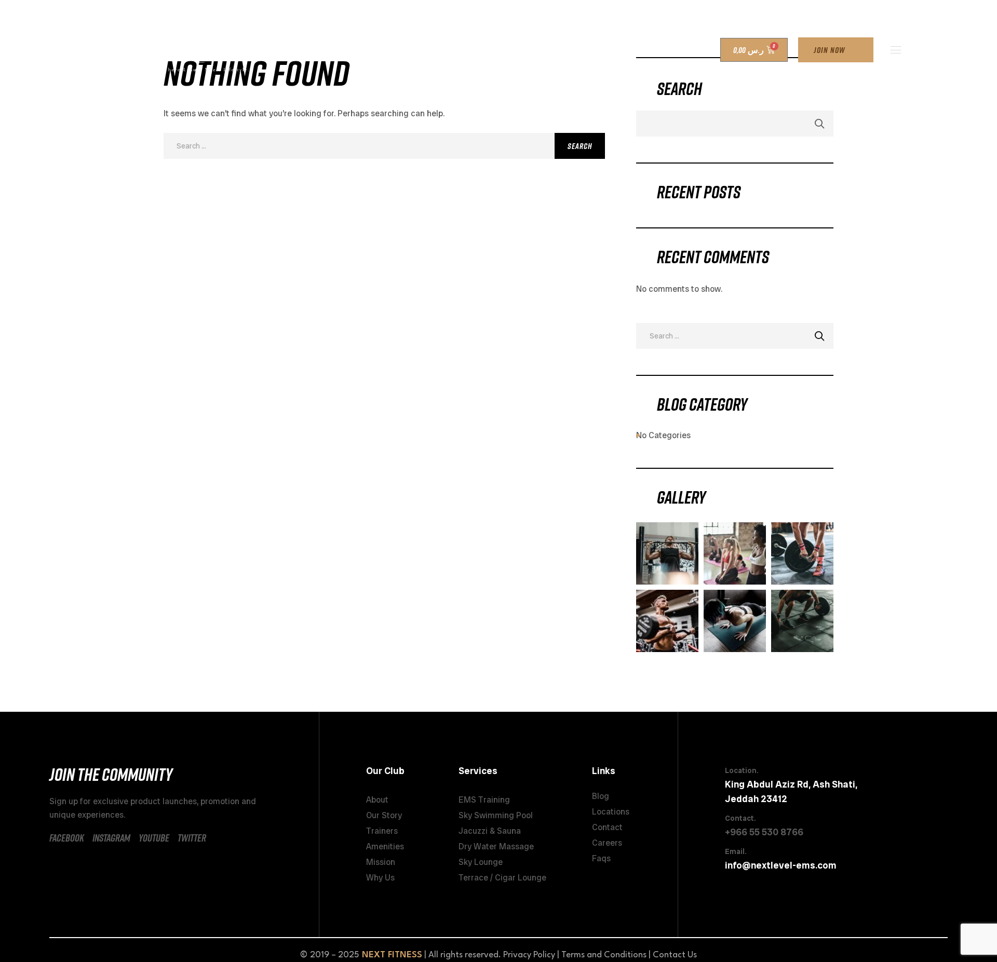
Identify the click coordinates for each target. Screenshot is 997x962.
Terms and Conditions (603, 955)
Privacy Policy (529, 955)
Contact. (740, 818)
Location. (741, 770)
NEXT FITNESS (392, 955)
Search (819, 124)
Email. (735, 851)
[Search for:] (384, 145)
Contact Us (675, 955)
